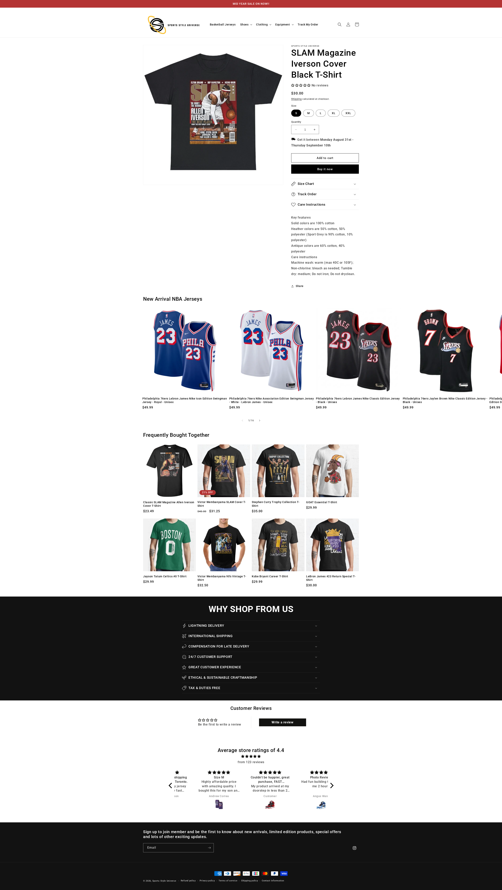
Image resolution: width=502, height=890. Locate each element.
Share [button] (300, 286)
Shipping (296, 99)
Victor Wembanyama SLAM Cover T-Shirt (221, 503)
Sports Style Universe (164, 881)
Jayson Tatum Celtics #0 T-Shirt (164, 576)
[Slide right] (259, 420)
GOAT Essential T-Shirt (321, 502)
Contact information (273, 880)
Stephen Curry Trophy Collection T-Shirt (275, 503)
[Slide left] (242, 420)
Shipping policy (249, 880)
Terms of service (228, 880)
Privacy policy (207, 880)
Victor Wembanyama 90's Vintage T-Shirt (221, 578)
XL (334, 113)
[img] (251, 756)
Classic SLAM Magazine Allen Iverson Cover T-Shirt (168, 504)
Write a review (282, 722)
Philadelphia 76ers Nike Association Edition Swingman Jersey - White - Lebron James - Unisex (271, 400)
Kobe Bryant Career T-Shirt (270, 576)
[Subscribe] (209, 847)
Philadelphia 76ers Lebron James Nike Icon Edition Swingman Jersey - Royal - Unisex (184, 400)
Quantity (296, 121)
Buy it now (325, 169)
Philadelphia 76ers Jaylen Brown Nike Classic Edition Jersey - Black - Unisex (445, 400)
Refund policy (188, 880)
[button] (246, 24)
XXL (348, 113)
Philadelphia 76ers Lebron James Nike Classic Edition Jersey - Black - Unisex (358, 400)
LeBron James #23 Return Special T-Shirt (331, 578)
